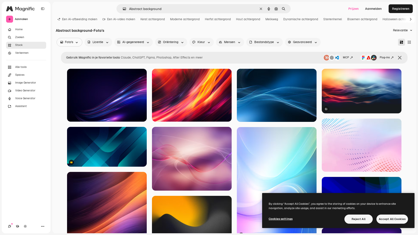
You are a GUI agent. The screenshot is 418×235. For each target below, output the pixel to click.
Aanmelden (373, 9)
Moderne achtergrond (185, 19)
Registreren (400, 9)
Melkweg (271, 19)
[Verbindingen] (9, 226)
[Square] (409, 42)
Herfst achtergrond (218, 19)
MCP (346, 57)
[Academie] (17, 226)
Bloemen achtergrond (362, 19)
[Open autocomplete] (123, 8)
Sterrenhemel (332, 19)
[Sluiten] (399, 57)
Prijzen (353, 9)
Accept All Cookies (392, 219)
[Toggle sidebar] (42, 8)
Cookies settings (281, 219)
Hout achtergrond (248, 19)
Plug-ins (385, 57)
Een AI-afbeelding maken (79, 19)
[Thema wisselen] (25, 226)
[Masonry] (401, 42)
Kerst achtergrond (152, 19)
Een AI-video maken (121, 19)
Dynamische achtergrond (300, 19)
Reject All (359, 219)
